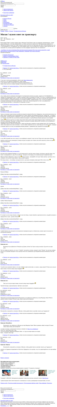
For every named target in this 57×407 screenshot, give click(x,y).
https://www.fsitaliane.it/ (32, 329)
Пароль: (3, 5)
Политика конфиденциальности (15, 383)
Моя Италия (45, 378)
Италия (11, 31)
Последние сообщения (8, 12)
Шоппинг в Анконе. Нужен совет (11, 57)
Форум (5, 21)
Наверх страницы (5, 357)
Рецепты (5, 26)
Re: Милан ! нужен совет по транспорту (10, 77)
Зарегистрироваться (8, 9)
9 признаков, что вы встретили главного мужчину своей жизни (51, 372)
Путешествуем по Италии (20, 31)
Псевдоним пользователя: (7, 3)
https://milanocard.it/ (28, 80)
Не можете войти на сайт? (7, 15)
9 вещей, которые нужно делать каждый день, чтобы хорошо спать (15, 372)
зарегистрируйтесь (14, 68)
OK (11, 405)
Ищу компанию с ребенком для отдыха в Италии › (28, 51)
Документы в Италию (8, 24)
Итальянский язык (7, 23)
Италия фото (6, 22)
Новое (4, 19)
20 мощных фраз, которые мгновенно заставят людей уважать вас (33, 372)
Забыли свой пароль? (8, 10)
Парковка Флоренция (8, 54)
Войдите (5, 68)
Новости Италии (7, 18)
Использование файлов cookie (31, 383)
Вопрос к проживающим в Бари (11, 56)
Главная (2, 31)
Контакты (49, 383)
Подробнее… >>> (5, 405)
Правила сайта (4, 383)
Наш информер (43, 383)
